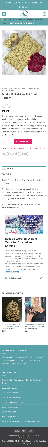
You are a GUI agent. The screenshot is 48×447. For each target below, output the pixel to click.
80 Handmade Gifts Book (12, 402)
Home (8, 2)
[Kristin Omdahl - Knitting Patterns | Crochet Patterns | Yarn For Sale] (24, 14)
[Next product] (4, 106)
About (17, 2)
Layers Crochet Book (10, 407)
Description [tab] (7, 169)
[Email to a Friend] (17, 154)
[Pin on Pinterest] (22, 154)
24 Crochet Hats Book (11, 392)
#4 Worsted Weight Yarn (19, 149)
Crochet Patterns (17, 88)
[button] (4, 14)
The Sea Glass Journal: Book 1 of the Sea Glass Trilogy (21, 381)
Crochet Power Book (10, 388)
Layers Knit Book (9, 411)
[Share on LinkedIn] (26, 154)
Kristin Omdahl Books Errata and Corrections (21, 421)
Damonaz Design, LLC (24, 444)
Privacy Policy (24, 437)
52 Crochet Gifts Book (11, 397)
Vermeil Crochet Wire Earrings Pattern (10, 328)
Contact (24, 7)
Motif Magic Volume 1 (11, 416)
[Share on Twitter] (13, 154)
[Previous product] (9, 106)
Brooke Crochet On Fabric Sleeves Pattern (35, 328)
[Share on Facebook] (9, 154)
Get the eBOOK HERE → (23, 23)
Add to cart (23, 141)
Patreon (37, 2)
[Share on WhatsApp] (4, 154)
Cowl (30, 149)
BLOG (27, 2)
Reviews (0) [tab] (7, 174)
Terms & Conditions (16, 435)
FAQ (28, 435)
